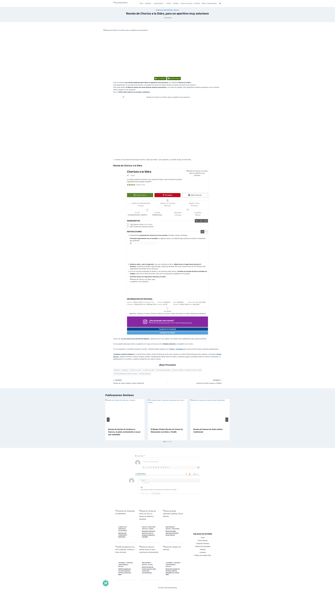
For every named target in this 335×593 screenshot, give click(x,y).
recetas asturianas (144, 373)
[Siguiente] (226, 420)
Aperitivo (117, 370)
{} (165, 467)
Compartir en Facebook (167, 329)
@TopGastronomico (163, 323)
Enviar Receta (202, 540)
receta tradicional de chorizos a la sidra (125, 373)
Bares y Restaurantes (209, 3)
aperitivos (125, 370)
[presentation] (124, 412)
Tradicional (176, 528)
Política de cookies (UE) (202, 555)
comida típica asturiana (163, 370)
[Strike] (151, 467)
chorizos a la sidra (148, 370)
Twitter (171, 349)
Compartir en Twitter (167, 333)
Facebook (179, 349)
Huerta (168, 3)
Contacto (203, 552)
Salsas (150, 564)
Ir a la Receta (161, 78)
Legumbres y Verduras (125, 562)
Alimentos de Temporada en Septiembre (122, 535)
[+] (168, 467)
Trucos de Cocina (186, 3)
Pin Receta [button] (168, 195)
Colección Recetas (202, 543)
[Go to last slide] (108, 420)
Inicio (141, 3)
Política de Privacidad (202, 546)
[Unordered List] (156, 467)
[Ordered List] (153, 467)
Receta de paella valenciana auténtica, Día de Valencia (172, 533)
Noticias (197, 3)
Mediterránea (168, 10)
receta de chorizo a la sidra (193, 370)
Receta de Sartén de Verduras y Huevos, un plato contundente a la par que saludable (124, 432)
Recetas (176, 10)
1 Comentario (167, 17)
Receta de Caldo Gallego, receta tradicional (128, 381)
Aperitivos (159, 10)
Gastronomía (122, 530)
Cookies (202, 549)
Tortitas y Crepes (147, 528)
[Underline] (148, 467)
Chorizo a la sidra (136, 370)
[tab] (165, 441)
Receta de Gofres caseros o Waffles (209, 381)
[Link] (163, 467)
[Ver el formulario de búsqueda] (220, 3)
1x (197, 221)
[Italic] (146, 467)
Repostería (151, 527)
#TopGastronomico (185, 323)
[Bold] (144, 467)
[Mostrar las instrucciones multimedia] (202, 231)
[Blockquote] (158, 467)
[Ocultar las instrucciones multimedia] (206, 231)
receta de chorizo (177, 370)
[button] (128, 185)
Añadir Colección (196, 195)
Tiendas (176, 3)
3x (206, 221)
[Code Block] (161, 467)
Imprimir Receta (175, 78)
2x (201, 221)
